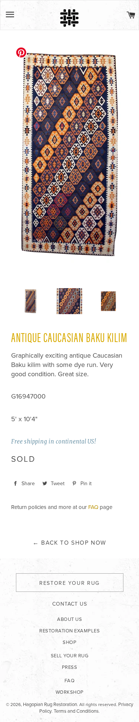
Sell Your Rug (70, 656)
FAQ (93, 507)
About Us (69, 619)
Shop (69, 642)
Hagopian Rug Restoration (50, 705)
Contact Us (69, 604)
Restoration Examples (69, 631)
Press (69, 667)
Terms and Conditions (76, 711)
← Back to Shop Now (69, 542)
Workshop (70, 692)
